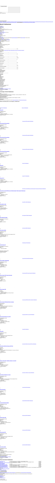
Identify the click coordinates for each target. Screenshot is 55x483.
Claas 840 (1, 331)
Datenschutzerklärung (12, 472)
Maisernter (34, 21)
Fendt (25, 22)
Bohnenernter (51, 21)
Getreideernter (12, 21)
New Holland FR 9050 (3, 217)
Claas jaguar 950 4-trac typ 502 (5, 316)
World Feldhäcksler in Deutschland (4, 468)
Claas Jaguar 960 (3, 289)
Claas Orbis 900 (2, 389)
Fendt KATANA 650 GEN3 (4, 402)
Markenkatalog (29, 472)
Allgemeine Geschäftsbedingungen (4, 472)
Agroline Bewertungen (24, 472)
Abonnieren (1, 99)
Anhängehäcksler (26, 21)
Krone (30, 22)
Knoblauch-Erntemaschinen (13, 22)
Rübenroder (16, 21)
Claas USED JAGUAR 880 (4, 260)
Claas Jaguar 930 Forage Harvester (6, 275)
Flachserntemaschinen (6, 22)
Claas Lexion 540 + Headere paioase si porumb (8, 360)
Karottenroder (30, 21)
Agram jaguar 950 (3, 417)
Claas (23, 22)
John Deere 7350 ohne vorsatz (5, 374)
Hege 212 (1, 165)
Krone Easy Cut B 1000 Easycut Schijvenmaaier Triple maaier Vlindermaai (12, 190)
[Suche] (14, 10)
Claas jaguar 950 (3, 432)
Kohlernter (1, 22)
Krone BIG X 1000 (3, 204)
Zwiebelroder (37, 21)
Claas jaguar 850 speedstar (4, 123)
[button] (27, 17)
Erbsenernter (47, 21)
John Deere (27, 22)
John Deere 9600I (3, 230)
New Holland (33, 22)
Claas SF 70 (2, 178)
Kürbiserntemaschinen (21, 21)
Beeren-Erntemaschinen (42, 21)
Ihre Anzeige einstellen (3, 96)
